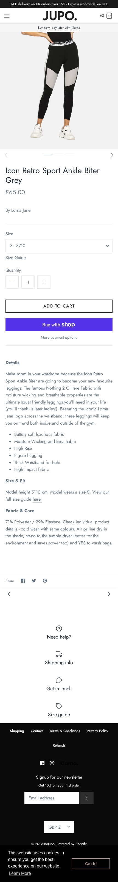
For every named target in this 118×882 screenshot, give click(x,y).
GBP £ (55, 827)
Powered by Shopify (72, 843)
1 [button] (48, 155)
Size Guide (15, 257)
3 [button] (69, 155)
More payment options (59, 337)
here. (37, 499)
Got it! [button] (91, 863)
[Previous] (6, 155)
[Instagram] (52, 763)
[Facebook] (42, 763)
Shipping (17, 730)
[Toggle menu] (7, 15)
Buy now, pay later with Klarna (59, 27)
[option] (59, 90)
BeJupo (49, 843)
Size (9, 234)
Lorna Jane (20, 210)
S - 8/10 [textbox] (18, 246)
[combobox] (59, 245)
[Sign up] (86, 798)
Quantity (13, 270)
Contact (37, 730)
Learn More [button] (20, 873)
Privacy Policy (97, 730)
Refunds (59, 745)
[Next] (112, 155)
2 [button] (59, 155)
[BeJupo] (59, 16)
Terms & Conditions (64, 730)
